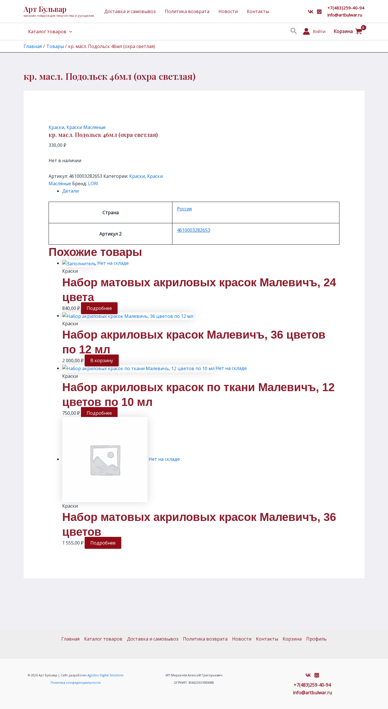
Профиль (316, 639)
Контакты (258, 11)
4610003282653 (193, 230)
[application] (69, 31)
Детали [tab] (70, 191)
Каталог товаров (47, 31)
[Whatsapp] (319, 11)
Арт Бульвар (45, 9)
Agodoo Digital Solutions (105, 675)
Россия (184, 209)
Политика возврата (187, 11)
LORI (93, 183)
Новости (228, 11)
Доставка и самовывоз (130, 11)
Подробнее (99, 308)
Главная (70, 639)
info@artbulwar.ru (344, 15)
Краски (56, 127)
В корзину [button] (101, 360)
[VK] (310, 11)
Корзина (292, 639)
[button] (293, 31)
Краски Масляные (86, 127)
